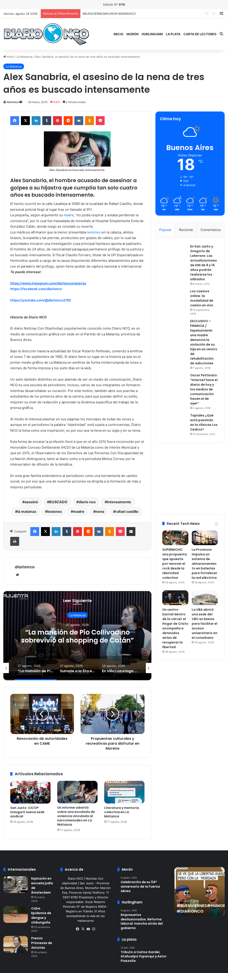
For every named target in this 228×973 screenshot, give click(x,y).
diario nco (87, 502)
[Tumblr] (46, 120)
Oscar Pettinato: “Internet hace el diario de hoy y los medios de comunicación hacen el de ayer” (204, 389)
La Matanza (24, 56)
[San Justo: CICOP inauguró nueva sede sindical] (30, 792)
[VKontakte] (78, 120)
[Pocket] (100, 120)
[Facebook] (14, 120)
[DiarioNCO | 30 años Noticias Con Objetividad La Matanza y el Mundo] (46, 34)
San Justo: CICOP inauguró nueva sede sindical (27, 812)
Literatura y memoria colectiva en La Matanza (121, 812)
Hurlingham (152, 34)
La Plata (173, 34)
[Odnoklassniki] (89, 120)
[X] (25, 120)
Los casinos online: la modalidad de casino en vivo (201, 298)
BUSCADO (58, 502)
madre (69, 215)
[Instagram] (93, 929)
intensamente (119, 502)
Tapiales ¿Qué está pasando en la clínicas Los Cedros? (204, 422)
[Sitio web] (17, 574)
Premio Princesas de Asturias (41, 943)
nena (100, 511)
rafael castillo (126, 511)
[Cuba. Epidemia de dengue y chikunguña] (15, 914)
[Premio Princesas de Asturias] (15, 944)
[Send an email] (20, 102)
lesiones (93, 232)
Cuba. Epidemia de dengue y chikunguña (41, 915)
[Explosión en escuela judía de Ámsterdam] (15, 884)
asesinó (31, 502)
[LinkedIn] (36, 120)
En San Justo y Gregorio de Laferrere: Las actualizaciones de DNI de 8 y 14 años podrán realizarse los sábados (203, 262)
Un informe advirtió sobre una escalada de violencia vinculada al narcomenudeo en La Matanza (76, 816)
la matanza (26, 511)
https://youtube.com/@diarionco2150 (40, 300)
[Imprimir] (14, 541)
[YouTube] (88, 929)
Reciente (186, 230)
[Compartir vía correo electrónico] (130, 531)
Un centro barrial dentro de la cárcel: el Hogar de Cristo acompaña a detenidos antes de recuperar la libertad (175, 628)
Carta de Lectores (199, 34)
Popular (165, 230)
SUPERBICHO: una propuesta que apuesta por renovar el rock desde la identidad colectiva (145, 13)
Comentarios (211, 230)
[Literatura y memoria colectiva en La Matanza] (124, 792)
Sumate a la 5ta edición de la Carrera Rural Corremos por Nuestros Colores (77, 640)
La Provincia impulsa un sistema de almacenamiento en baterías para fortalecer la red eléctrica (204, 563)
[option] (77, 635)
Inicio (118, 34)
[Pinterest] (57, 120)
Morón (132, 34)
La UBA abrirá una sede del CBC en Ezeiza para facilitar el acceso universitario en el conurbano (204, 623)
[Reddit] (68, 120)
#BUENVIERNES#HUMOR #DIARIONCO (201, 908)
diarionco (13, 102)
